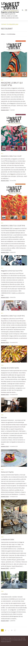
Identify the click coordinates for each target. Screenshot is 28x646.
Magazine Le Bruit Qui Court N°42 (11, 271)
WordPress (9, 641)
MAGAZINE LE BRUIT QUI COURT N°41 (13, 316)
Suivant (15, 630)
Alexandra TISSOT (5, 110)
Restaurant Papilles (7, 472)
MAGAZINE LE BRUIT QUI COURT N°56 (12, 84)
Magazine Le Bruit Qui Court (10, 12)
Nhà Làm (4, 417)
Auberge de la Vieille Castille (10, 368)
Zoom (2, 365)
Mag (2, 79)
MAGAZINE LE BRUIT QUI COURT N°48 (13, 226)
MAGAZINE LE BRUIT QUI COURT (11, 156)
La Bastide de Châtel (7, 539)
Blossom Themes (22, 639)
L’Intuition (4, 594)
